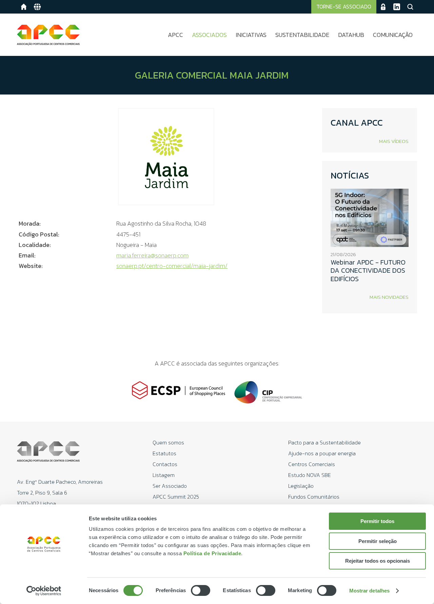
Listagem (164, 475)
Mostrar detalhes (369, 590)
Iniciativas (251, 34)
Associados (209, 34)
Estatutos (164, 453)
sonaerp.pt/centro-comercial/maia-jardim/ (172, 265)
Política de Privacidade (212, 553)
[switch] (200, 590)
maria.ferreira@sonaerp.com (152, 255)
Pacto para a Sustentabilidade (324, 442)
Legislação (301, 486)
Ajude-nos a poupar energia (322, 453)
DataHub (351, 34)
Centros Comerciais (311, 464)
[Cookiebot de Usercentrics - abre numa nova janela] (44, 591)
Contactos (165, 464)
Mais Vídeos (394, 141)
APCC (175, 34)
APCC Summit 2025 (176, 497)
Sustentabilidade (302, 34)
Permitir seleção (377, 541)
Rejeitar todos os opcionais (377, 561)
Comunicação (393, 34)
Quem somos (168, 442)
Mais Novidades (389, 297)
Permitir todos (377, 521)
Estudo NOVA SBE (309, 475)
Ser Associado (170, 486)
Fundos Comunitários (313, 497)
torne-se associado (343, 6)
